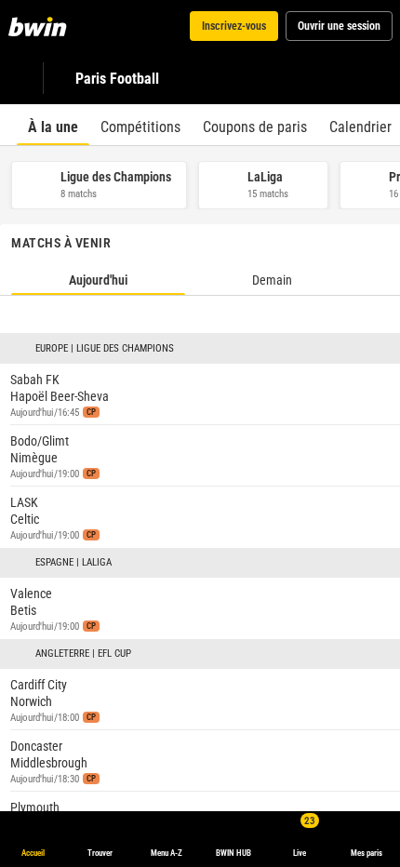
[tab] (53, 124)
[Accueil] (40, 26)
